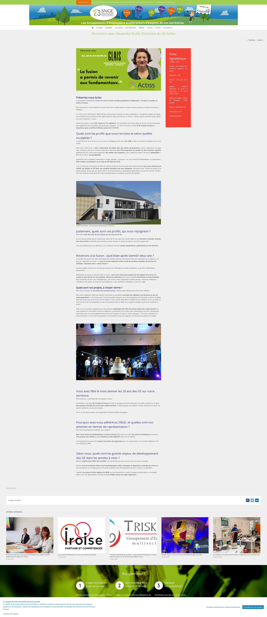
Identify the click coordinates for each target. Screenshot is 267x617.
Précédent (252, 40)
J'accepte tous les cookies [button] (253, 607)
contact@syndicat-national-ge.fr (165, 2)
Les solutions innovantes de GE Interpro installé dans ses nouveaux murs (236, 555)
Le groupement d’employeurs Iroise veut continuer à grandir (77, 555)
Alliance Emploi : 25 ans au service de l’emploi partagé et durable (181, 555)
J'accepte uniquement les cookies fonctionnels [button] (223, 607)
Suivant (259, 40)
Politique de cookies (10, 614)
